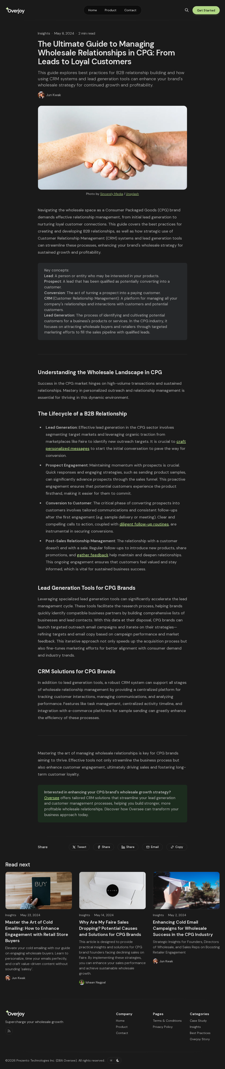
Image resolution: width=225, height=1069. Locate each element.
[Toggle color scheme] (114, 1060)
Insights (44, 33)
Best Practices (200, 1033)
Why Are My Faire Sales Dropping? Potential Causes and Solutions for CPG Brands (110, 928)
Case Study (198, 1021)
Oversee (51, 797)
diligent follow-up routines (144, 524)
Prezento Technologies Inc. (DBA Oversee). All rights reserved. (60, 1060)
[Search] (187, 10)
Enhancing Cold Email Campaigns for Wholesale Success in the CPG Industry (183, 928)
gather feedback (92, 555)
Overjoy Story (200, 1039)
